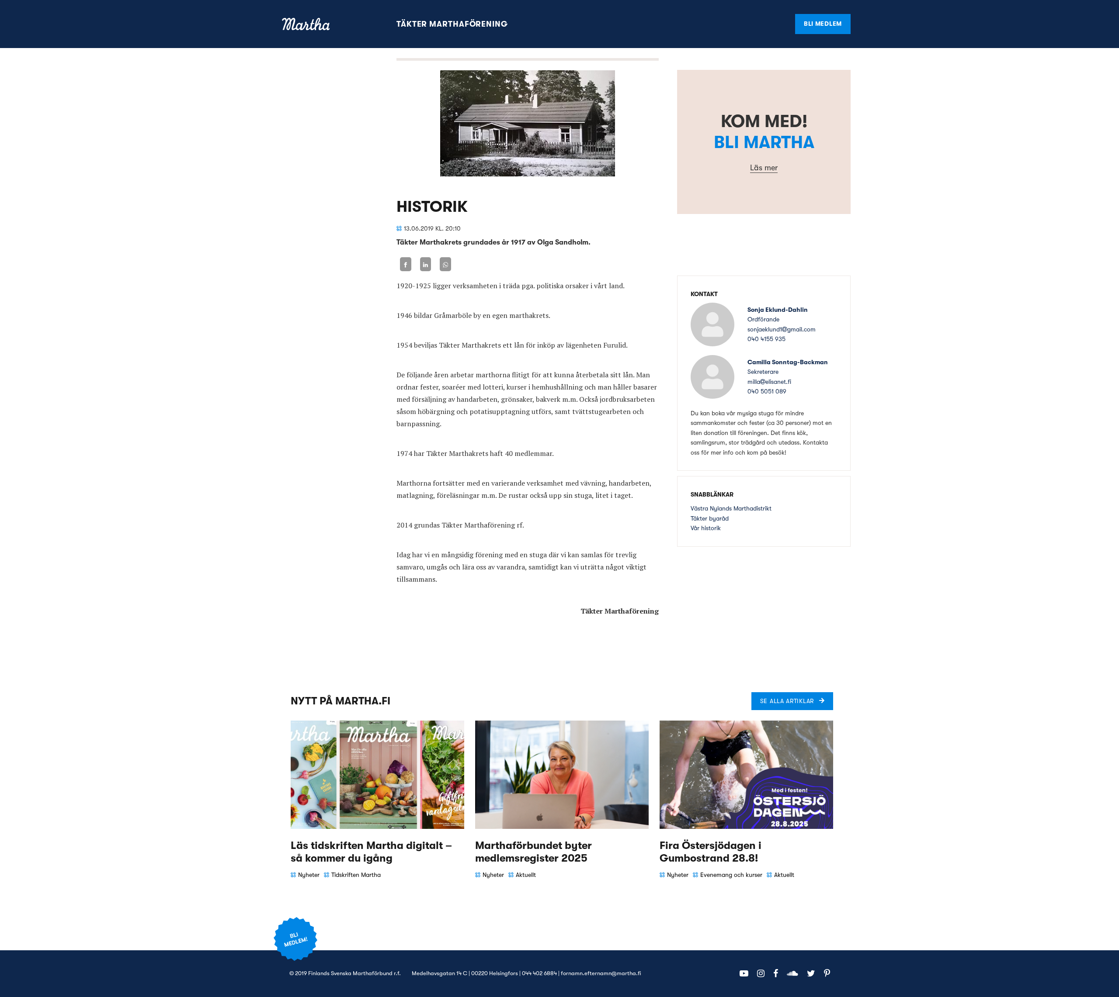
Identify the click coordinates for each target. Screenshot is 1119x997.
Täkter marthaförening (452, 24)
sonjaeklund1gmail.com (781, 329)
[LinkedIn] (425, 264)
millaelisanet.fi (769, 381)
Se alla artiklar (787, 700)
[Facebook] (405, 264)
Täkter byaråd (710, 518)
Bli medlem (823, 23)
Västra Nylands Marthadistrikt (731, 508)
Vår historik (706, 527)
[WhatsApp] (445, 264)
